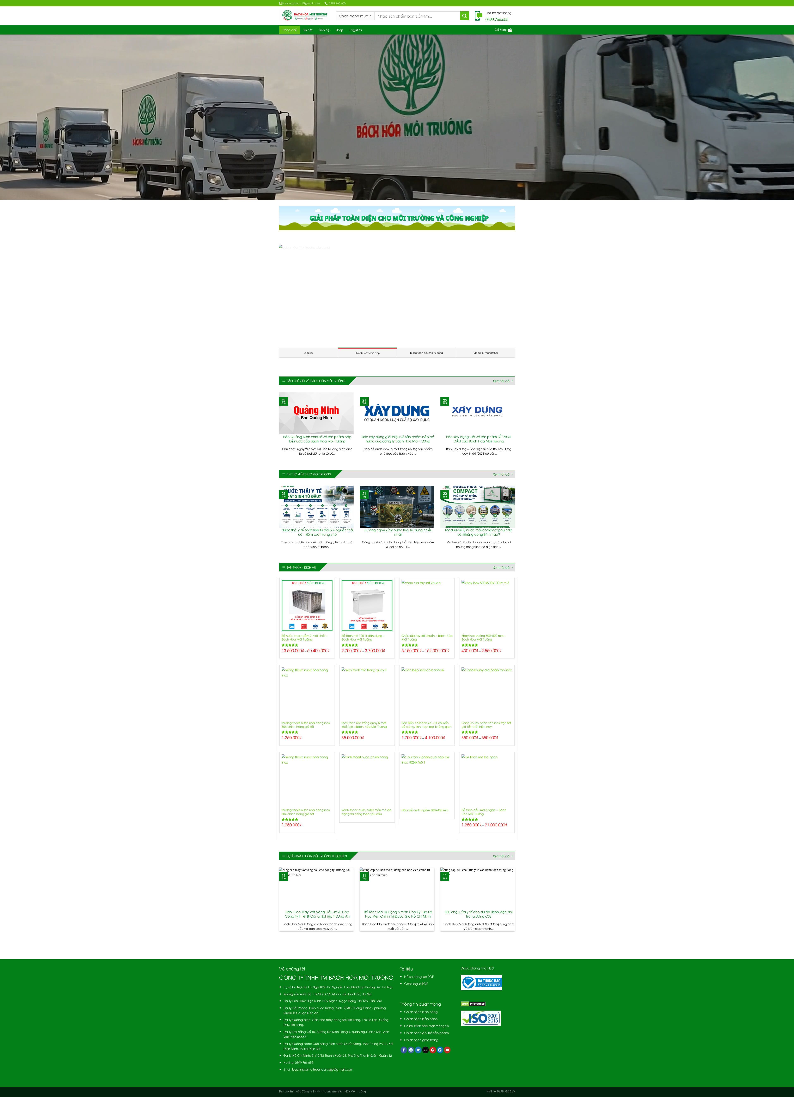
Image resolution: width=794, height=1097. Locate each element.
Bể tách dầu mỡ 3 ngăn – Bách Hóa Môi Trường (484, 837)
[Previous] (284, 308)
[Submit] (464, 15)
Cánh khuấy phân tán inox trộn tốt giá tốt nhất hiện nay (486, 750)
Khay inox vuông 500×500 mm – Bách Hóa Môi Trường (484, 662)
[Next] (510, 308)
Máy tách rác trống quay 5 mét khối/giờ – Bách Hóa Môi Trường (364, 750)
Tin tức (308, 30)
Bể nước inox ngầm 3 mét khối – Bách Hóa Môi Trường (304, 662)
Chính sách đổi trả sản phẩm (426, 1058)
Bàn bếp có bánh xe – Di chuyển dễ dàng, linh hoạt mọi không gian (426, 750)
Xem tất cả (501, 406)
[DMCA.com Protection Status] (473, 1028)
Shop (339, 30)
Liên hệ (324, 30)
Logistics (355, 30)
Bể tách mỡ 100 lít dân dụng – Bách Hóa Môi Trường (363, 662)
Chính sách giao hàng (421, 1065)
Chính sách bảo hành (421, 1044)
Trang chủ (289, 30)
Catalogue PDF (416, 1008)
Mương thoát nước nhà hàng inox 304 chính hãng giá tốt (306, 750)
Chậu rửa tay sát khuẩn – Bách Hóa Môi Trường (427, 662)
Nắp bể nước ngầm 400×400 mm (425, 835)
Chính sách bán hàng (421, 1037)
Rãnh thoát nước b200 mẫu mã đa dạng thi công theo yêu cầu (366, 837)
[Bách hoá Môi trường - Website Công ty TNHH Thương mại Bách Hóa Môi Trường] (304, 16)
